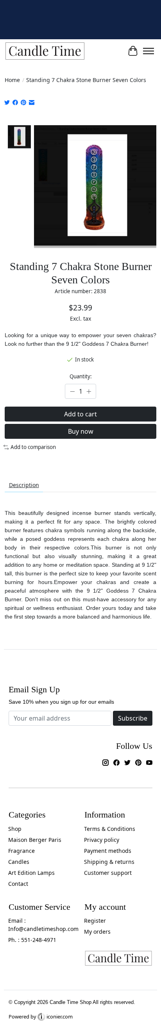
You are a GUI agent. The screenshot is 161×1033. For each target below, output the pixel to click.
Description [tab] (24, 485)
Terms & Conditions (109, 828)
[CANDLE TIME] (45, 51)
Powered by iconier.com (41, 1016)
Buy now (80, 431)
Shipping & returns (109, 861)
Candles (18, 861)
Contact (18, 883)
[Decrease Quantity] (72, 391)
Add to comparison (33, 447)
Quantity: (81, 376)
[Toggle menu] (148, 51)
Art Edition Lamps (31, 872)
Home (12, 80)
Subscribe (132, 718)
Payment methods (107, 850)
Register (95, 920)
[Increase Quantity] (89, 391)
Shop (14, 828)
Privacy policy (101, 839)
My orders (97, 931)
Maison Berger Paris (34, 839)
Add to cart (80, 414)
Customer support (108, 872)
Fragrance (21, 850)
